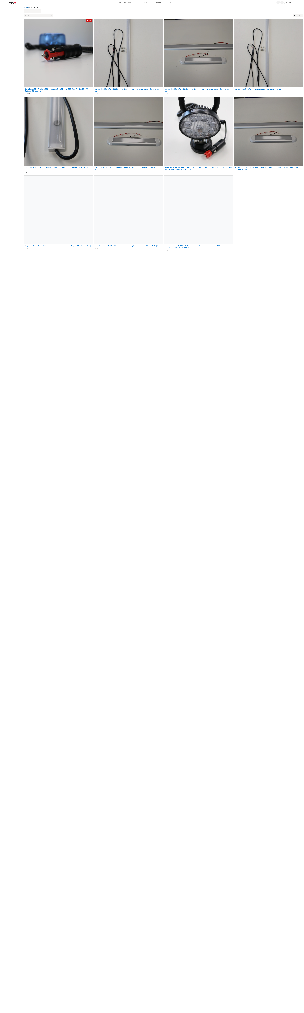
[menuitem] (125, 2)
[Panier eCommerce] (278, 2)
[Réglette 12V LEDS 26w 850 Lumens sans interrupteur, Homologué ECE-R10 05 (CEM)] (128, 210)
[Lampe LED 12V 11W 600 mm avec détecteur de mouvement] (268, 53)
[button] (282, 2)
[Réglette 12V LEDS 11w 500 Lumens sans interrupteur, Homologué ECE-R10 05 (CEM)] (58, 210)
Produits (26, 7)
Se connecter (289, 2)
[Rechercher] (51, 15)
